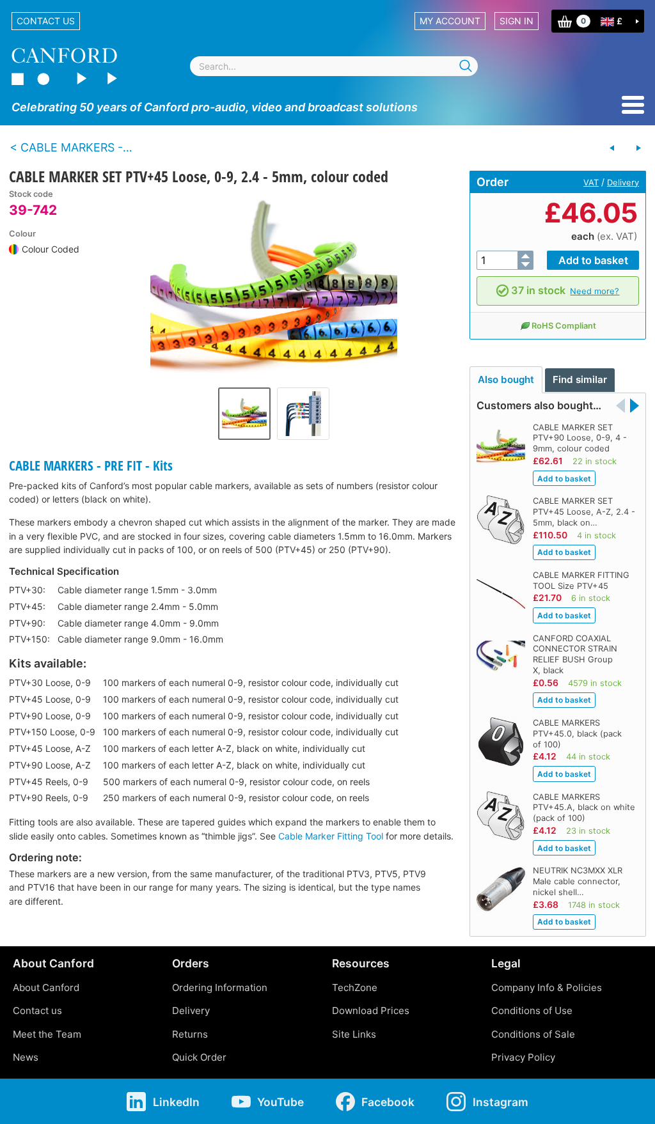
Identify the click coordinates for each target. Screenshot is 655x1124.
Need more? (594, 291)
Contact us (46, 20)
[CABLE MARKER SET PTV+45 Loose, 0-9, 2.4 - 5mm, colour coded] (273, 285)
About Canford (46, 987)
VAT (591, 182)
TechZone (354, 987)
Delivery (623, 182)
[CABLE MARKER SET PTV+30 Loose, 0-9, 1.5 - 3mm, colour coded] (612, 148)
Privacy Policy (523, 1057)
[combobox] (334, 66)
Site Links (354, 1034)
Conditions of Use (531, 1010)
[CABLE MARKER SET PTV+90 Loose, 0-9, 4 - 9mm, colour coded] (638, 148)
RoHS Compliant (564, 325)
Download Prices (370, 1010)
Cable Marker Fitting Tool (330, 836)
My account (450, 20)
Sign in (516, 20)
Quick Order (199, 1057)
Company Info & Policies (546, 987)
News (25, 1057)
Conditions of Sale (533, 1034)
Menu (633, 105)
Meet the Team (47, 1034)
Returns (190, 1034)
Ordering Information (219, 987)
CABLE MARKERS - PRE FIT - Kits (91, 465)
